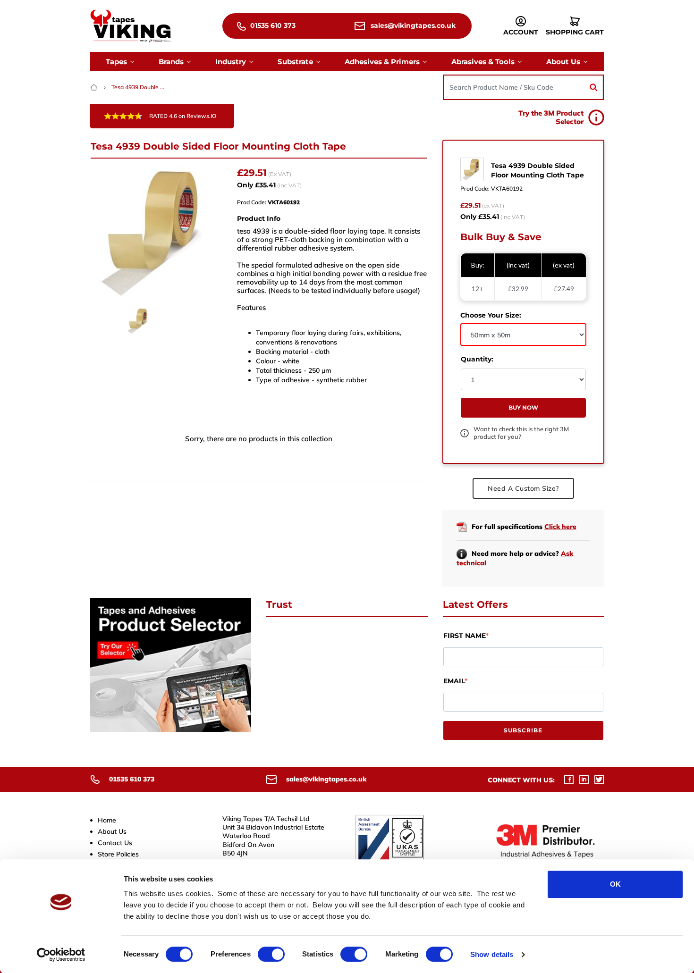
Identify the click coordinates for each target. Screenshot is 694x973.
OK (615, 884)
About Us (112, 831)
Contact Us (115, 843)
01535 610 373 (272, 25)
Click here (560, 526)
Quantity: (477, 359)
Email (454, 681)
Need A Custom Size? (523, 488)
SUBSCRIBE (523, 730)
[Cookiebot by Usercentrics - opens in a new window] (61, 955)
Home (107, 820)
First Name (464, 635)
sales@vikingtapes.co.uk (412, 25)
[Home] (95, 87)
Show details (491, 954)
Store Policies (118, 854)
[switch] (271, 954)
